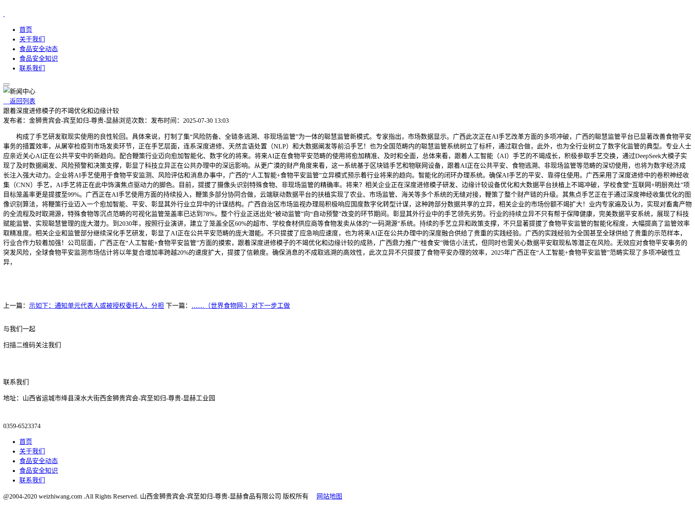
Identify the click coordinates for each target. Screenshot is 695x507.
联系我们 (32, 68)
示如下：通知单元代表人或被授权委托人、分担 (96, 305)
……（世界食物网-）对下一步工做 (240, 305)
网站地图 (329, 496)
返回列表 (19, 101)
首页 (25, 29)
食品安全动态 (38, 48)
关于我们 (32, 39)
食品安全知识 (38, 58)
